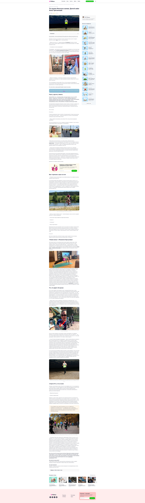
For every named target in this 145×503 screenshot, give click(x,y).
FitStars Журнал (54, 4)
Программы (63, 1)
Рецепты (71, 1)
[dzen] (52, 497)
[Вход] (95, 1)
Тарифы (79, 1)
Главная (50, 4)
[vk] (54, 497)
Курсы (68, 1)
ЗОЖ (57, 4)
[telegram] (50, 497)
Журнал (75, 1)
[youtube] (56, 497)
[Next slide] (96, 482)
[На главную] (52, 1)
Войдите (52, 470)
